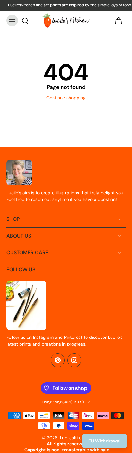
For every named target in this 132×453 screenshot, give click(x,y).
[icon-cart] (118, 20)
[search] (25, 20)
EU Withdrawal (104, 441)
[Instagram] (74, 360)
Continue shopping (66, 97)
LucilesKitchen (74, 438)
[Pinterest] (58, 360)
